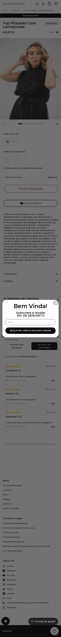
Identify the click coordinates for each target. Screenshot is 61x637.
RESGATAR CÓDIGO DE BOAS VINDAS (30, 330)
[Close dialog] (56, 303)
